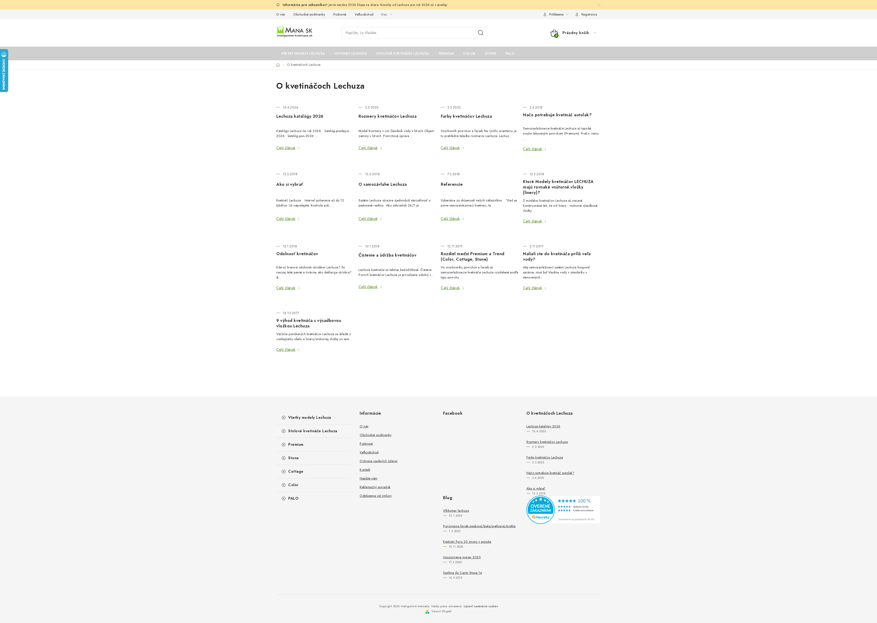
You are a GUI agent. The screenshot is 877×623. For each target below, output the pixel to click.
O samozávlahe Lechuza (383, 184)
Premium (296, 444)
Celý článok (286, 148)
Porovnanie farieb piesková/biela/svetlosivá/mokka (479, 526)
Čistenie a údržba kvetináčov (387, 255)
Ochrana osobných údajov (379, 461)
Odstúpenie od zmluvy (376, 495)
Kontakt (365, 469)
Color (293, 485)
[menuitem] (303, 53)
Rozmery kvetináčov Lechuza (388, 116)
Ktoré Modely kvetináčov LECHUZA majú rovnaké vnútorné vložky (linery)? (558, 187)
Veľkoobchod (364, 14)
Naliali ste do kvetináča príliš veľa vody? (557, 256)
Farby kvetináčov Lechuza (466, 116)
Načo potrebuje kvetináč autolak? (557, 115)
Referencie (452, 184)
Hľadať (480, 33)
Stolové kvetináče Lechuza (312, 431)
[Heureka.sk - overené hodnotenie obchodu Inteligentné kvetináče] (563, 510)
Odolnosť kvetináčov (297, 254)
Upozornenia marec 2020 (462, 557)
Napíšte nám (369, 478)
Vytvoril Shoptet (441, 611)
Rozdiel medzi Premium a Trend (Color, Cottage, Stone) (473, 256)
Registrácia (589, 14)
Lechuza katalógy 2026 (299, 116)
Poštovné (339, 14)
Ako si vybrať (289, 184)
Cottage (296, 471)
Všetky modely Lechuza (309, 417)
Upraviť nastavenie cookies (481, 606)
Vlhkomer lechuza (456, 510)
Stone (293, 458)
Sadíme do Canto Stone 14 (462, 572)
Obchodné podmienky (309, 14)
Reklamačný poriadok (375, 487)
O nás (280, 14)
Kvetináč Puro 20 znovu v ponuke (467, 541)
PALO (293, 498)
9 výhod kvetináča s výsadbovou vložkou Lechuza (308, 323)
